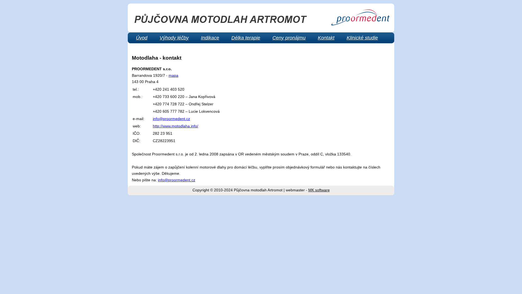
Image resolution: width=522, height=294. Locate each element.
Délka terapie (245, 38)
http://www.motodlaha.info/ (175, 126)
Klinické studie (362, 38)
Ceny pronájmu (289, 38)
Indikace (210, 38)
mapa (173, 75)
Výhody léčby (174, 38)
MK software (319, 190)
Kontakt (326, 38)
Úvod (141, 38)
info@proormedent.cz (171, 119)
